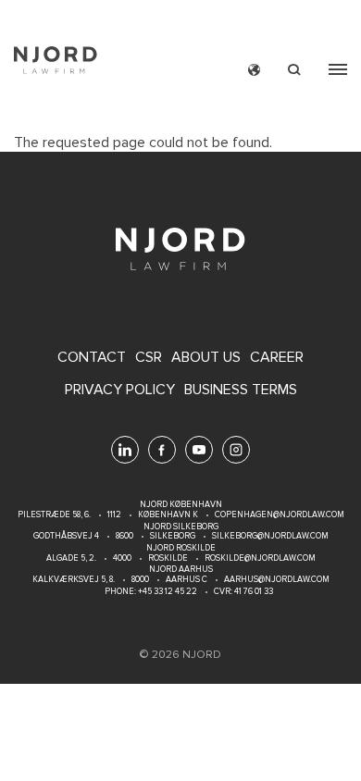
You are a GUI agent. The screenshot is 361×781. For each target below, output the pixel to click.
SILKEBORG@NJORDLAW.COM (270, 536)
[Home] (55, 62)
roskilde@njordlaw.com (260, 558)
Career (277, 357)
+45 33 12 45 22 (166, 592)
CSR (148, 357)
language (254, 70)
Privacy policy (120, 390)
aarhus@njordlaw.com (277, 580)
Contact (91, 357)
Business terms (240, 390)
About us (206, 357)
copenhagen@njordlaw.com (279, 515)
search (294, 70)
